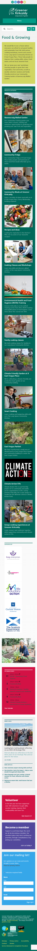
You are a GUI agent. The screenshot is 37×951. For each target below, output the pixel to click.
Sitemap (4, 941)
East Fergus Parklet (12, 446)
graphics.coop (6, 922)
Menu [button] (19, 21)
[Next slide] (32, 651)
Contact (4, 943)
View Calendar (8, 708)
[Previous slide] (5, 651)
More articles (8, 765)
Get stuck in (26, 816)
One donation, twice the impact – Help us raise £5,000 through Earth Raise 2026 (18, 771)
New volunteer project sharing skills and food (18, 768)
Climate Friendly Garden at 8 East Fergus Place (16, 374)
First (5, 880)
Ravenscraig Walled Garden (16, 117)
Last (5, 887)
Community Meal (15, 684)
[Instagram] (21, 2)
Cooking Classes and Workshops (17, 265)
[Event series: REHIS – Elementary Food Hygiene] (19, 674)
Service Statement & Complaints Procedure (15, 946)
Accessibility (25, 941)
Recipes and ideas (12, 230)
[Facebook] (18, 2)
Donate (12, 943)
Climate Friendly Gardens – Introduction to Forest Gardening (20, 703)
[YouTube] (24, 2)
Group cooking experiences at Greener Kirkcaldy (17, 526)
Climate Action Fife (12, 484)
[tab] (13, 663)
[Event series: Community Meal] (19, 681)
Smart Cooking (10, 411)
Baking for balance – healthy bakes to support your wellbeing (20, 690)
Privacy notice (14, 941)
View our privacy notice (12, 865)
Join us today (26, 845)
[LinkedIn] (15, 2)
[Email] (12, 2)
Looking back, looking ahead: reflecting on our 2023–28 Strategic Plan (18, 749)
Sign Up (29, 902)
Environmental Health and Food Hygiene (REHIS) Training (17, 301)
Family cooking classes (14, 340)
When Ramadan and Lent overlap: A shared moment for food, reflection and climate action (17, 776)
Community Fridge (12, 155)
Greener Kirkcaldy (18, 11)
